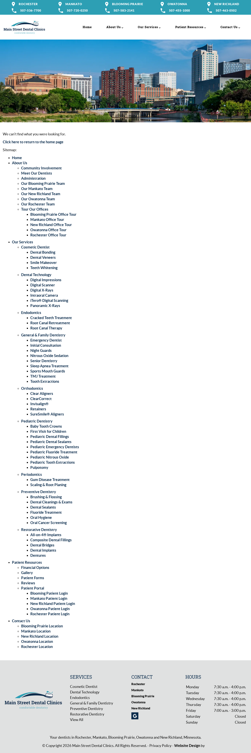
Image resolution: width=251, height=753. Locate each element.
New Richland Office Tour (51, 225)
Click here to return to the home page (33, 142)
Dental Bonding (42, 252)
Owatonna (177, 4)
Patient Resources (189, 27)
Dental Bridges (42, 545)
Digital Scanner (42, 285)
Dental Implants (43, 550)
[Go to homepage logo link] (33, 699)
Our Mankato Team (37, 189)
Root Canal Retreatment (50, 323)
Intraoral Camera (44, 295)
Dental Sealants (43, 507)
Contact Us (229, 27)
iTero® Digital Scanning (49, 300)
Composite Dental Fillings (51, 540)
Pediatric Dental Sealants (50, 442)
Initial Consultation (45, 345)
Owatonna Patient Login (50, 609)
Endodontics (31, 312)
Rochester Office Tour (48, 235)
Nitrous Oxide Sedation (49, 356)
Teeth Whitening (44, 268)
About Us (113, 27)
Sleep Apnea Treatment (49, 366)
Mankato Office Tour (47, 219)
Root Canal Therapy (46, 328)
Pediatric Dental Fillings (49, 436)
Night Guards (41, 350)
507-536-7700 (30, 10)
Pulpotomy (39, 467)
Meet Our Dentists (36, 173)
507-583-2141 (124, 10)
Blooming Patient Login (49, 593)
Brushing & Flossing (46, 497)
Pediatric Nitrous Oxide (49, 457)
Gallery (27, 573)
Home (87, 27)
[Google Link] (134, 715)
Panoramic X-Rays (45, 305)
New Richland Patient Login (52, 603)
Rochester (28, 4)
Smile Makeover (43, 262)
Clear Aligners (41, 393)
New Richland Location (39, 636)
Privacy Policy (160, 746)
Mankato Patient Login (48, 598)
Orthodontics (32, 388)
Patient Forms (32, 578)
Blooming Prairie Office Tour (53, 214)
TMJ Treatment (43, 376)
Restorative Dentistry (39, 530)
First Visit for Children (48, 431)
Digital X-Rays (41, 290)
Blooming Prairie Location (42, 626)
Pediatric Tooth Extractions (52, 462)
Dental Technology (36, 275)
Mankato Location (36, 631)
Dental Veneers (43, 257)
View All (76, 720)
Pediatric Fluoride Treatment (53, 452)
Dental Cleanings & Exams (51, 502)
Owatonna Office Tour (48, 230)
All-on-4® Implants (45, 535)
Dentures (38, 555)
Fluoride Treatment (46, 512)
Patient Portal (32, 588)
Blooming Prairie (127, 4)
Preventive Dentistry (38, 492)
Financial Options (35, 567)
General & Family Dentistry (43, 335)
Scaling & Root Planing (48, 485)
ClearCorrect (41, 399)
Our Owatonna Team (38, 199)
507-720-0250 (77, 10)
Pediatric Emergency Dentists (54, 447)
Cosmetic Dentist (35, 247)
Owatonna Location (37, 641)
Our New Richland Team (40, 194)
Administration (33, 178)
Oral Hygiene (41, 517)
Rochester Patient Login (49, 614)
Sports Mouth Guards (47, 371)
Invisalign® (39, 404)
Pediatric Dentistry (37, 421)
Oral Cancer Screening (48, 523)
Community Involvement (41, 168)
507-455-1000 (179, 10)
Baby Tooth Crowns (46, 426)
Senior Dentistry (43, 361)
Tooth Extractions (44, 381)
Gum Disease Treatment (50, 479)
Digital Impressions (45, 280)
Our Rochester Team (38, 204)
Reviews (28, 583)
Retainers (38, 409)
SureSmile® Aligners (47, 414)
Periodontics (31, 474)
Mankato (73, 4)
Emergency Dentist (46, 340)
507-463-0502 (226, 10)
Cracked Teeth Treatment (51, 318)
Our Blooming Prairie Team (43, 183)
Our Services (148, 27)
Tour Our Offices (34, 209)
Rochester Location (37, 646)
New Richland (226, 4)
